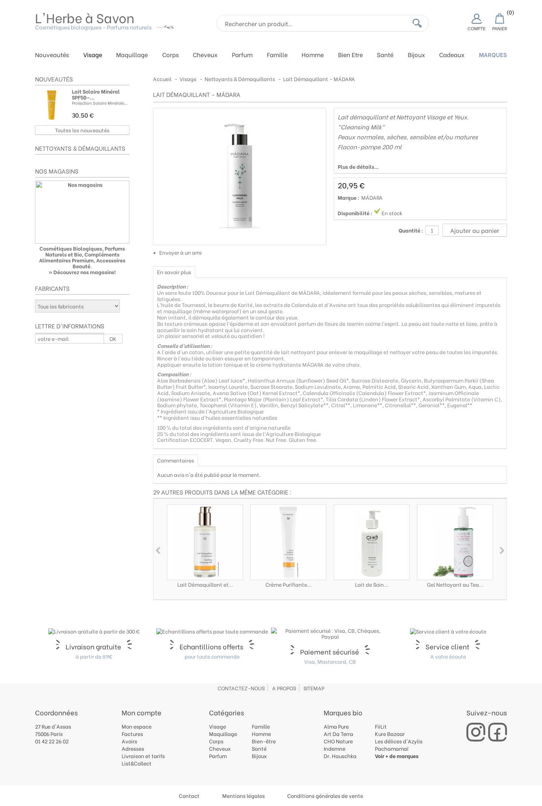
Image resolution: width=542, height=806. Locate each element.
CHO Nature (338, 741)
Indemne (334, 748)
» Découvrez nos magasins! (82, 272)
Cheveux (205, 55)
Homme (313, 55)
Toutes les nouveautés (82, 130)
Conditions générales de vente (325, 795)
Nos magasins (57, 171)
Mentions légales (243, 795)
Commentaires (175, 460)
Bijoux (416, 55)
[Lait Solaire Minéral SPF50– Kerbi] (51, 105)
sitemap (313, 688)
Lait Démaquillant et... (205, 584)
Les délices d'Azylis (399, 741)
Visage (92, 55)
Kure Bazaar (390, 733)
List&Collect (137, 763)
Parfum (242, 55)
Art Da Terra (338, 733)
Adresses (133, 748)
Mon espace (137, 726)
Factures (132, 733)
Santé (385, 55)
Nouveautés (52, 55)
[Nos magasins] (82, 212)
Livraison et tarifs (143, 756)
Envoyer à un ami (180, 252)
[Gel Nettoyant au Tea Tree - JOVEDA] (455, 542)
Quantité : (411, 230)
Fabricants (52, 288)
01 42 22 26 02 (52, 741)
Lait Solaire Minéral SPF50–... (96, 94)
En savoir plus (174, 272)
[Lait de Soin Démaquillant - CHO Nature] (372, 542)
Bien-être (264, 741)
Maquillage (132, 55)
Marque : (348, 197)
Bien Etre (350, 55)
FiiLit (381, 726)
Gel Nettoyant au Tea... (455, 584)
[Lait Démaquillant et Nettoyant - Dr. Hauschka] (205, 542)
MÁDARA (372, 197)
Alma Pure (336, 726)
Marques (493, 55)
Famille (277, 55)
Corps (170, 55)
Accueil (162, 79)
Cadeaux (452, 55)
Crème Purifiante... (288, 584)
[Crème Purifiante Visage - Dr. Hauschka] (288, 542)
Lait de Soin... (371, 584)
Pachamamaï (392, 748)
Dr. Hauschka (340, 756)
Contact (189, 795)
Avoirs (129, 741)
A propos (284, 688)
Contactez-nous (241, 688)
